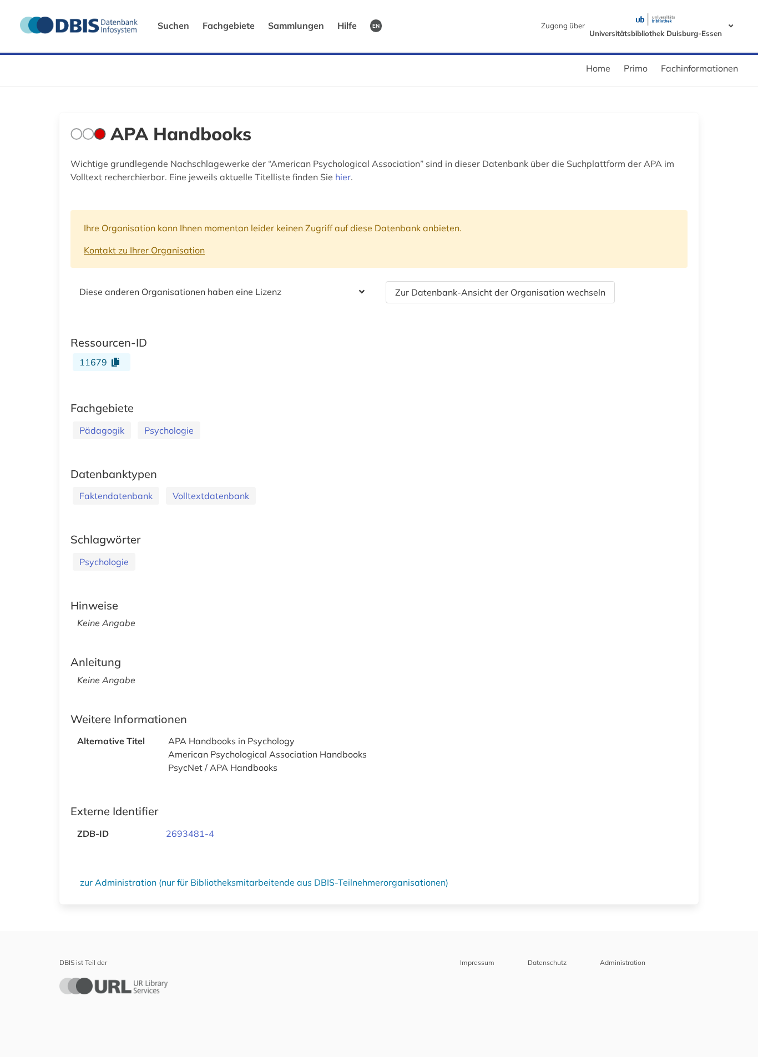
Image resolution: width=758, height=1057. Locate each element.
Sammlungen (296, 25)
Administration (622, 962)
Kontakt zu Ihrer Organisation (144, 250)
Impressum (477, 962)
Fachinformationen (699, 68)
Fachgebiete (229, 25)
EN (376, 25)
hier (343, 176)
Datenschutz (547, 962)
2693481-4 (190, 833)
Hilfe (347, 25)
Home (598, 68)
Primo (636, 68)
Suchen (173, 25)
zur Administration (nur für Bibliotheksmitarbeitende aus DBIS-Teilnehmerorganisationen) (264, 882)
